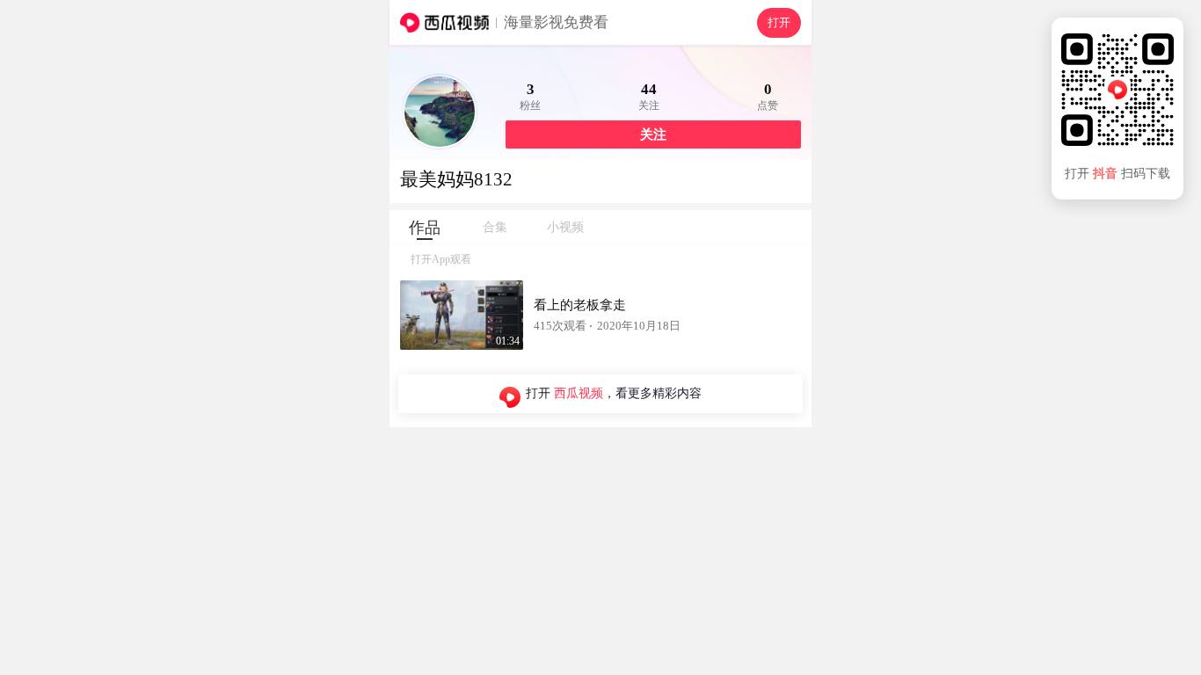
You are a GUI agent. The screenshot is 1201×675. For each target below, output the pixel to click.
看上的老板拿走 (580, 305)
